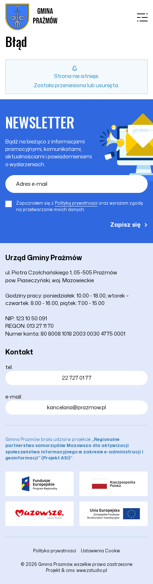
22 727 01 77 (76, 378)
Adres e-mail (31, 184)
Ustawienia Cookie (100, 551)
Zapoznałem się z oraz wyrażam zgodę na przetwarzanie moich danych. (79, 206)
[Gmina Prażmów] (31, 17)
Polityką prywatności (76, 203)
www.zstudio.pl (91, 570)
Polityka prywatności (54, 551)
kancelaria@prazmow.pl (76, 407)
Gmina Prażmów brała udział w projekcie (74, 448)
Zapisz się (125, 224)
